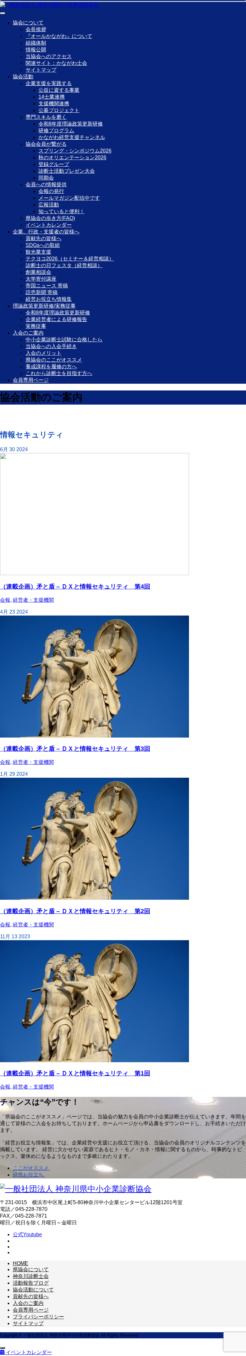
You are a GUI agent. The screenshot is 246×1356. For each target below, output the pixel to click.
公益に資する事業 (58, 90)
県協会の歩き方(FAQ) (50, 218)
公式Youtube (27, 1234)
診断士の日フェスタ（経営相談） (64, 265)
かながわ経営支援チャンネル (71, 137)
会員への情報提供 (46, 184)
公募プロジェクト (58, 110)
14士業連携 (51, 97)
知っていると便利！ (61, 211)
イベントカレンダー (49, 225)
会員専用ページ (31, 380)
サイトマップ (41, 70)
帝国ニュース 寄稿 (47, 285)
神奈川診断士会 (31, 1276)
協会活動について (33, 1289)
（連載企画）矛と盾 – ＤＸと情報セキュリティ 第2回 (75, 911)
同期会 (46, 177)
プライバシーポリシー (38, 1316)
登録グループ (53, 164)
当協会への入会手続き (51, 346)
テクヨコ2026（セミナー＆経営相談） (70, 258)
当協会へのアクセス (49, 56)
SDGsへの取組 (43, 245)
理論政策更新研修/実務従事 (44, 306)
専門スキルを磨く (46, 117)
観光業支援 (38, 252)
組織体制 (36, 43)
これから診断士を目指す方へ (59, 373)
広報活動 (48, 204)
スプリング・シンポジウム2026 (74, 150)
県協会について (31, 1269)
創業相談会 (38, 272)
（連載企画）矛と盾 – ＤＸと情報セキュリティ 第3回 (75, 748)
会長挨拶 (36, 29)
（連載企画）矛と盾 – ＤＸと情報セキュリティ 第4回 (75, 586)
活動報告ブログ (31, 1283)
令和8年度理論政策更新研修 (70, 124)
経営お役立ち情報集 (49, 299)
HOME (20, 1263)
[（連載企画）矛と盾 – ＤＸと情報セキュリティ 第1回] (94, 1060)
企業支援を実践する (49, 83)
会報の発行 (51, 191)
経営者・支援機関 (33, 600)
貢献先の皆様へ (44, 238)
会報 (5, 600)
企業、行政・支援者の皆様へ (46, 231)
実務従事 (36, 326)
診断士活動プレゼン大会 (66, 171)
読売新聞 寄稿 (42, 292)
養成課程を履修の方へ (51, 366)
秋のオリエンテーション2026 (72, 157)
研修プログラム (56, 130)
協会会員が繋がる (46, 144)
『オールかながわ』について (59, 36)
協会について (28, 22)
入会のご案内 (28, 333)
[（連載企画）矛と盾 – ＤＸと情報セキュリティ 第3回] (94, 736)
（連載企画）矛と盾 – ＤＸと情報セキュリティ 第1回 (75, 1073)
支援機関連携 (53, 103)
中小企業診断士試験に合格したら (64, 339)
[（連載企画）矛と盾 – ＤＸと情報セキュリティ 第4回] (94, 573)
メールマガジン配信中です (69, 198)
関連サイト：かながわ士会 (56, 63)
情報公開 (36, 49)
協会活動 (23, 76)
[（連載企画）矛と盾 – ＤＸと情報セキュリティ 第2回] (94, 898)
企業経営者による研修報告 (56, 319)
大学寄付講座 (41, 279)
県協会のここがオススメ (54, 360)
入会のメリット (44, 353)
